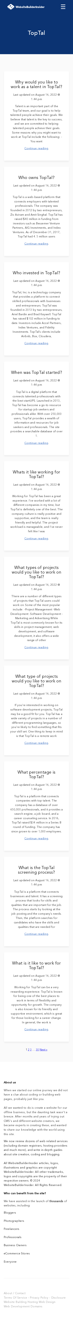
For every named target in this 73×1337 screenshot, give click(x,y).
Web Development (17, 1306)
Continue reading (36, 148)
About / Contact (15, 1293)
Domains (36, 1306)
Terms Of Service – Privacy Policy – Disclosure (35, 1298)
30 (37, 1050)
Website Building (15, 1302)
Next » (43, 1050)
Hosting (33, 1302)
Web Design (47, 1302)
